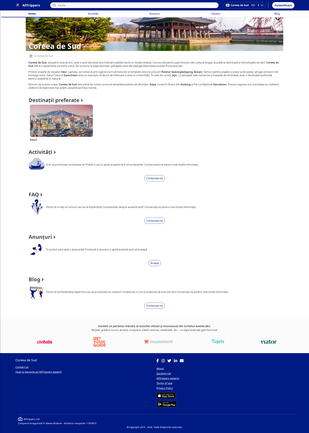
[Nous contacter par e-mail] (183, 361)
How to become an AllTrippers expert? (38, 372)
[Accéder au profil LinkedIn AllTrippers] (177, 361)
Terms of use (164, 383)
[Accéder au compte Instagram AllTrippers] (164, 361)
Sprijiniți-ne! (163, 373)
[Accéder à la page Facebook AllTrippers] (158, 361)
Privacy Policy (164, 388)
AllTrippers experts (167, 378)
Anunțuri (154, 13)
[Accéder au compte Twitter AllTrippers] (170, 361)
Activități (93, 13)
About (160, 368)
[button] (283, 5)
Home (32, 13)
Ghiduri (215, 13)
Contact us (21, 367)
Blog (277, 13)
